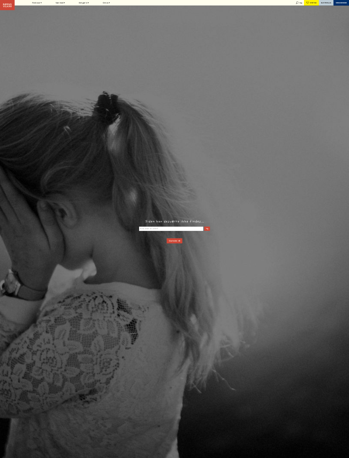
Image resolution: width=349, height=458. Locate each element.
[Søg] (297, 3)
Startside (173, 241)
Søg (300, 3)
